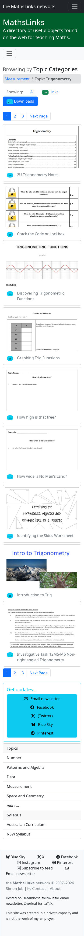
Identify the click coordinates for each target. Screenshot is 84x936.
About (55, 888)
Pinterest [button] (44, 733)
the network (28, 883)
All (32, 91)
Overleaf (30, 903)
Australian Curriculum (26, 824)
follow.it (48, 898)
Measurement (17, 78)
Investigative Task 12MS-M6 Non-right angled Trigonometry (46, 657)
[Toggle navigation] (74, 6)
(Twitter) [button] (45, 715)
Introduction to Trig (34, 594)
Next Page (39, 116)
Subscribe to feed (37, 868)
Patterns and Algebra (25, 767)
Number (14, 757)
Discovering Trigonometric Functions (40, 296)
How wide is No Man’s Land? (42, 476)
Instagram (30, 862)
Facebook (69, 856)
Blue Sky (17, 856)
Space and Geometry (25, 795)
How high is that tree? (36, 417)
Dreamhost (31, 898)
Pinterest (64, 862)
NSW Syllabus (19, 834)
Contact (39, 888)
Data (11, 776)
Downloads (23, 101)
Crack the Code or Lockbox (40, 233)
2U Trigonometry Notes (38, 174)
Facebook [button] (45, 707)
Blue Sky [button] (45, 724)
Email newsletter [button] (45, 698)
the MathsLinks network (29, 6)
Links (24, 22)
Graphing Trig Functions (38, 357)
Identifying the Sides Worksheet (45, 535)
